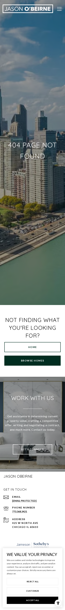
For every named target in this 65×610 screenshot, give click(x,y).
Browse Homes (32, 360)
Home (32, 347)
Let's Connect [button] (32, 449)
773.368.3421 (19, 511)
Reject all (32, 581)
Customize (32, 591)
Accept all (32, 600)
